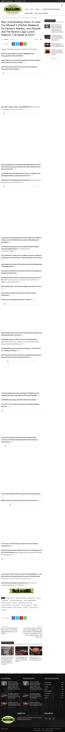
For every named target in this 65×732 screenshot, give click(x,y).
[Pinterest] (21, 44)
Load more (53, 58)
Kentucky (14, 602)
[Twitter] (17, 44)
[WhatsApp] (25, 44)
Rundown (35, 605)
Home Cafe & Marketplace (30, 600)
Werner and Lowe (34, 607)
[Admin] (2, 39)
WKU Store (4, 609)
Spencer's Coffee (17, 607)
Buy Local (38, 598)
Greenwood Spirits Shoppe (16, 600)
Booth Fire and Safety (21, 598)
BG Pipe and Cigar (10, 598)
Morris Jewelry (16, 605)
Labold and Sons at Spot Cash (25, 602)
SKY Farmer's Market (7, 607)
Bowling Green (31, 598)
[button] (62, 5)
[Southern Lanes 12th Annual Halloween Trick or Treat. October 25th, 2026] (35, 650)
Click (24, 62)
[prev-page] (2, 668)
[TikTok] (63, 1)
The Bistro (25, 607)
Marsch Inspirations (6, 605)
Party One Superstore (26, 605)
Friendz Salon (5, 600)
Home (2, 17)
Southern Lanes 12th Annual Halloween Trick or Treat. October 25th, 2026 (35, 659)
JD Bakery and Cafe (6, 602)
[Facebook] (58, 1)
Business (4, 654)
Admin (6, 39)
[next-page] (5, 668)
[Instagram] (60, 1)
